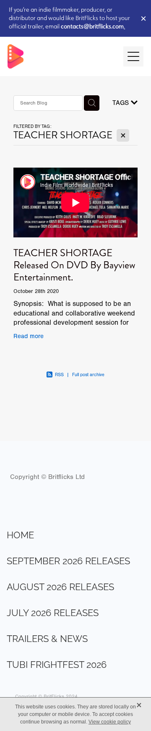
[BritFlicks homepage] (61, 56)
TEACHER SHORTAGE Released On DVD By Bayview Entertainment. (74, 265)
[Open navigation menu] (133, 56)
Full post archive (88, 374)
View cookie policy (110, 722)
